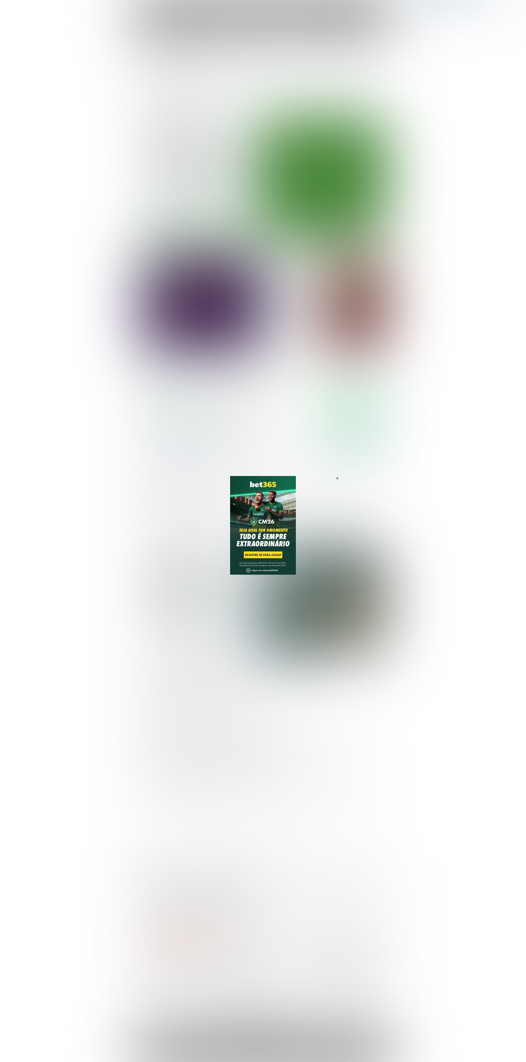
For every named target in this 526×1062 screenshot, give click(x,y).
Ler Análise (355, 414)
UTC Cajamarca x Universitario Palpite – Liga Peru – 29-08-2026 (292, 299)
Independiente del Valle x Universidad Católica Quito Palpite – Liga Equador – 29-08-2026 (293, 338)
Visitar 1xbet (355, 442)
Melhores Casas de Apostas (310, 374)
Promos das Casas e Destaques (227, 984)
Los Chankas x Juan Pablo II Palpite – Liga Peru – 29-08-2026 (293, 281)
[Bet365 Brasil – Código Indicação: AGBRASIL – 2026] (173, 415)
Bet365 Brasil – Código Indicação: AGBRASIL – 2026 (173, 880)
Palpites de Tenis (155, 997)
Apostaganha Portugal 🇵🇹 (334, 977)
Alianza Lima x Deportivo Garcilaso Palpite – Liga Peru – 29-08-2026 (293, 317)
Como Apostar (301, 8)
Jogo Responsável (359, 1050)
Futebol (243, 8)
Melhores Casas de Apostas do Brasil (231, 977)
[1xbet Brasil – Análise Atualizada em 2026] (173, 454)
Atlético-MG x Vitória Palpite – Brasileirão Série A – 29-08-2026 (201, 163)
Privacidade (293, 1050)
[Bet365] (263, 531)
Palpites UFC (152, 984)
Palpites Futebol (155, 977)
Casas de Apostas (218, 8)
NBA (281, 8)
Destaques (263, 8)
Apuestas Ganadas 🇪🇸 (331, 984)
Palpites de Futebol (263, 235)
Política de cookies (332, 1050)
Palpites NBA (152, 990)
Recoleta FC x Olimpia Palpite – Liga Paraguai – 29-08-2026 (291, 262)
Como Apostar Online (219, 990)
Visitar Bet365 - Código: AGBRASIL (355, 403)
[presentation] (361, 214)
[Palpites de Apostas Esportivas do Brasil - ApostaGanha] (160, 6)
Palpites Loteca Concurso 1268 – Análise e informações (200, 593)
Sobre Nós (275, 1050)
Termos (310, 1050)
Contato (273, 1054)
